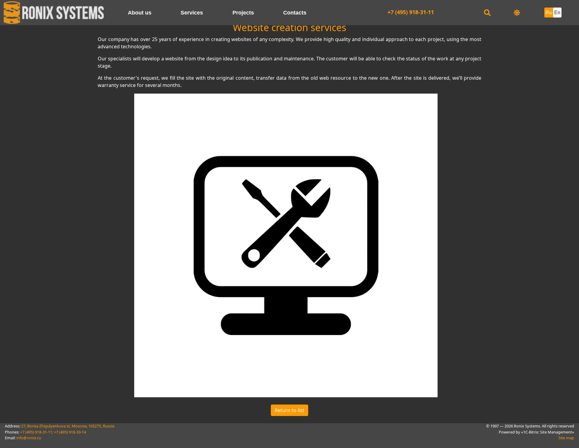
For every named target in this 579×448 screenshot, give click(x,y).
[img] (517, 12)
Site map (566, 437)
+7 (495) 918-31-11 (411, 12)
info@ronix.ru (28, 437)
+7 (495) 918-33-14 (70, 432)
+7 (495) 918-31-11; (36, 432)
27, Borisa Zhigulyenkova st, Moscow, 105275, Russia (67, 426)
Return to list (289, 410)
